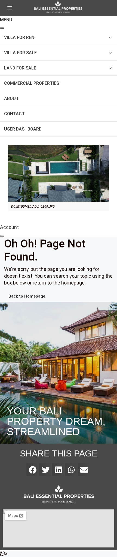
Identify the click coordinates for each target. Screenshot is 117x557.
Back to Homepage (26, 296)
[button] (32, 469)
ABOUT (11, 98)
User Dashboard (23, 129)
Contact (14, 113)
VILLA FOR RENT (20, 37)
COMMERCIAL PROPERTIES (31, 83)
